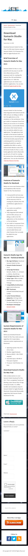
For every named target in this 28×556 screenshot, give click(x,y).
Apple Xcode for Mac (15, 86)
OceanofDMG (14, 8)
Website (6, 473)
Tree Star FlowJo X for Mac (11, 160)
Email (5, 464)
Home (5, 25)
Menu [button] (15, 20)
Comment (7, 430)
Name (5, 455)
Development (11, 25)
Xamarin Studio (11, 307)
